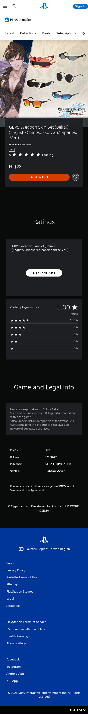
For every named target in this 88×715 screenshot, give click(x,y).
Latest (9, 33)
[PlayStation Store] (19, 19)
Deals (46, 33)
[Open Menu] (5, 6)
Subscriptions (66, 33)
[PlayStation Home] (44, 6)
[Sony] (78, 713)
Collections (28, 33)
